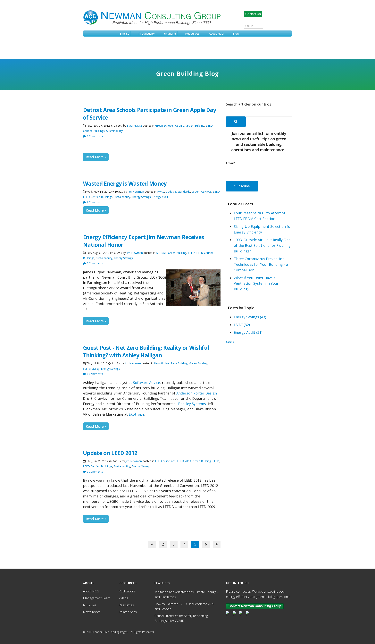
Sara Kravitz (134, 125)
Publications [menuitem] (127, 591)
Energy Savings (141, 197)
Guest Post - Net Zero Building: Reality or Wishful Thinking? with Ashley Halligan (146, 351)
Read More (95, 157)
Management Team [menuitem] (96, 598)
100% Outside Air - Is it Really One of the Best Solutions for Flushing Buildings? (262, 245)
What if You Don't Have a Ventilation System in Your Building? (256, 283)
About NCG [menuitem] (216, 33)
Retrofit (159, 363)
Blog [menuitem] (236, 33)
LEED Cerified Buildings (97, 197)
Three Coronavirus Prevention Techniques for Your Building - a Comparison (261, 264)
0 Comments (94, 136)
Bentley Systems (192, 403)
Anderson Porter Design (196, 393)
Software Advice (146, 382)
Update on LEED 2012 (110, 453)
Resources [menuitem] (192, 33)
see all (231, 341)
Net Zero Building (176, 363)
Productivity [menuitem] (146, 33)
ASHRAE (206, 191)
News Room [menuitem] (91, 612)
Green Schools (164, 125)
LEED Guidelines (165, 461)
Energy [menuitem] (124, 33)
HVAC (160, 191)
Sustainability (114, 131)
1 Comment (94, 202)
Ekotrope (136, 414)
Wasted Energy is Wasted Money (125, 183)
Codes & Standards (178, 191)
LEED (216, 191)
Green (195, 191)
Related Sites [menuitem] (128, 612)
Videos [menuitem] (123, 598)
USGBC (179, 125)
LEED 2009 (184, 461)
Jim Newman (136, 191)
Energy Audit (160, 197)
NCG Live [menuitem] (89, 605)
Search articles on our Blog (248, 104)
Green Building (195, 125)
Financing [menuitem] (170, 33)
